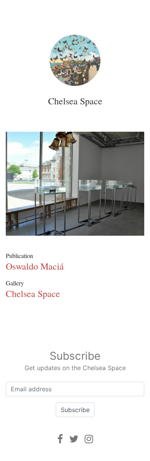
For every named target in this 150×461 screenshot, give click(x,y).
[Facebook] (60, 439)
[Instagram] (89, 439)
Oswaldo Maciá (35, 266)
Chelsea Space (75, 101)
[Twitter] (74, 439)
